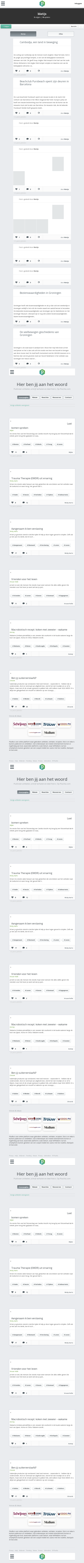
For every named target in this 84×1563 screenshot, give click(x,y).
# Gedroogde (40, 646)
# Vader (15, 495)
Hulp (16, 761)
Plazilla (42, 4)
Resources (57, 397)
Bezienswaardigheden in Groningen (40, 293)
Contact (68, 397)
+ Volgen (6, 26)
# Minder (26, 699)
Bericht (74, 26)
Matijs (42, 14)
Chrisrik (12, 681)
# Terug (49, 444)
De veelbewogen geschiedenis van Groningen (39, 333)
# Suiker (15, 699)
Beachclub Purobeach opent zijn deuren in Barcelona (44, 83)
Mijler (12, 430)
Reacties (45, 397)
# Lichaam (48, 699)
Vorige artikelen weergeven (19, 405)
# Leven (59, 444)
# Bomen (15, 444)
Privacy (11, 761)
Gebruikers (47, 761)
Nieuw (34, 397)
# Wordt (37, 699)
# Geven (38, 596)
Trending (29, 761)
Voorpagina (23, 397)
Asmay (12, 632)
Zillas (61, 34)
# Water (28, 646)
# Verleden (37, 495)
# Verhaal (27, 444)
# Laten (56, 545)
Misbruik (21, 761)
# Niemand (31, 545)
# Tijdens (49, 495)
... (81, 26)
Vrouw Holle (14, 582)
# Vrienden (16, 596)
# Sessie (26, 495)
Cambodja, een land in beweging (39, 42)
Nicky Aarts (14, 481)
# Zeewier (66, 646)
